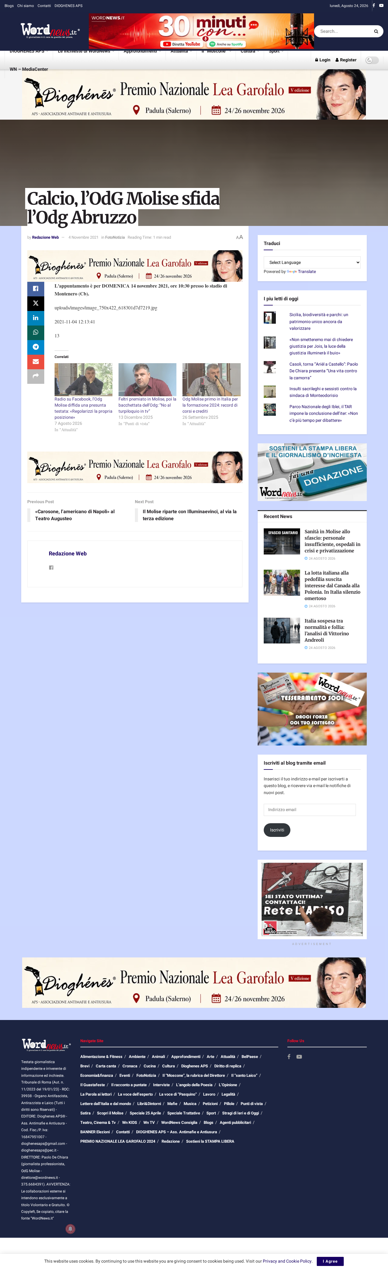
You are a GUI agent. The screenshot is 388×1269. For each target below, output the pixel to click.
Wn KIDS (129, 1122)
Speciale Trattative (183, 1113)
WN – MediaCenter (29, 69)
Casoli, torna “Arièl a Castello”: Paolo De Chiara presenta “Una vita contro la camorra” (323, 371)
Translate (307, 271)
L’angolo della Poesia (194, 1085)
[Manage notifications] (70, 1229)
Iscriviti (277, 830)
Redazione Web (45, 237)
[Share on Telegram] (35, 347)
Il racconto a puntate (129, 1085)
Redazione (171, 1141)
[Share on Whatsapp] (35, 333)
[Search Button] (377, 31)
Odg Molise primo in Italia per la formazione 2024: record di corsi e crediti (210, 405)
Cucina (150, 1066)
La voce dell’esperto (135, 1094)
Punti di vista (252, 1104)
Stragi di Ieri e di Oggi (240, 1113)
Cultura (248, 51)
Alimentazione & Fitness (101, 1056)
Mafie (172, 1104)
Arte (210, 1056)
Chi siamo (25, 6)
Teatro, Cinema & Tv (98, 1122)
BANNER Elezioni (95, 1132)
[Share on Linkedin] (35, 318)
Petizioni (210, 1104)
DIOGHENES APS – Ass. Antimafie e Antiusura (176, 1132)
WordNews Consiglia (179, 1122)
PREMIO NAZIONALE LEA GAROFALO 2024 (117, 1141)
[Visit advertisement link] (201, 31)
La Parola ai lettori (96, 1094)
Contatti (44, 6)
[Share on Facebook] (35, 289)
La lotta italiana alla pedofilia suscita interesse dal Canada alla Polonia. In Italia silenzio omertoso (332, 585)
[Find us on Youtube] (381, 6)
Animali (158, 1056)
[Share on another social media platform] (35, 376)
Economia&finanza (96, 1075)
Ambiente (137, 1056)
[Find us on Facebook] (374, 6)
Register (347, 60)
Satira (85, 1113)
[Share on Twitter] (35, 303)
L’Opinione (228, 1085)
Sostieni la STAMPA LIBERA (210, 1141)
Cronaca (129, 1066)
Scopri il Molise (110, 1113)
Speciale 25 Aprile (145, 1113)
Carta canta (106, 1066)
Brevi (84, 1066)
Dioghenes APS (194, 1066)
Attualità (179, 51)
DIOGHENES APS (68, 6)
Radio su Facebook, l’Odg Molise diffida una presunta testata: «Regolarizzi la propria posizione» (83, 408)
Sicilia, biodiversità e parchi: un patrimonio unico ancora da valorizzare (318, 322)
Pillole (229, 1104)
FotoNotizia (115, 237)
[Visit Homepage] (42, 31)
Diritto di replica (227, 1066)
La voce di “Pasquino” (178, 1094)
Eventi (124, 1075)
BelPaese (250, 1056)
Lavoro (209, 1094)
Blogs (9, 6)
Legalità (228, 1094)
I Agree (330, 1261)
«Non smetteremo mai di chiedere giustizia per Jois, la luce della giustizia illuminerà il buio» (321, 346)
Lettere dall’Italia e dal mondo (105, 1104)
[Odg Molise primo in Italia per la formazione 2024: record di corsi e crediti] (211, 379)
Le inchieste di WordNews (84, 51)
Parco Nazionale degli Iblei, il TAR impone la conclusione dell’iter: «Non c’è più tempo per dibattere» (323, 414)
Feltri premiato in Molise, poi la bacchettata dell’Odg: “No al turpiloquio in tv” (147, 405)
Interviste (161, 1085)
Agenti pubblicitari (235, 1122)
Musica (190, 1104)
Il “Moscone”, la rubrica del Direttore (193, 1075)
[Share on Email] (35, 362)
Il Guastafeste (92, 1085)
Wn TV (149, 1122)
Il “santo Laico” (244, 1075)
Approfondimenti (140, 51)
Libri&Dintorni (149, 1104)
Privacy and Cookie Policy (287, 1261)
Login (324, 60)
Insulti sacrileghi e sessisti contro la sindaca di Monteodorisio (323, 392)
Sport (274, 51)
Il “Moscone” (214, 51)
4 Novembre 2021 (84, 237)
